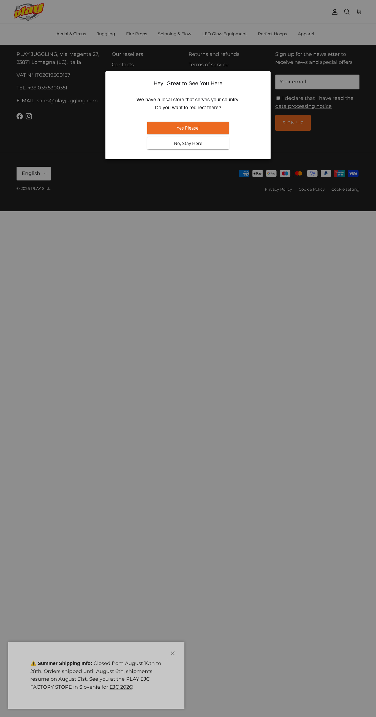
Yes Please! (188, 128)
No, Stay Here (188, 143)
